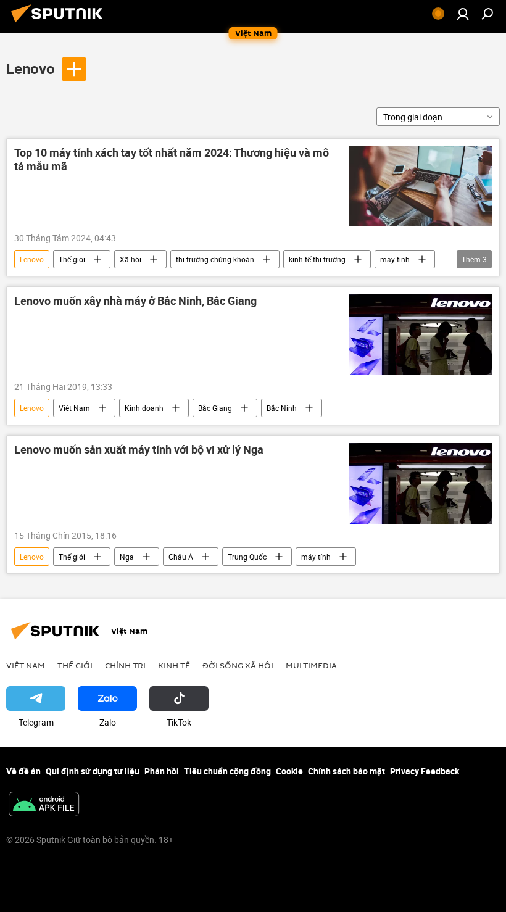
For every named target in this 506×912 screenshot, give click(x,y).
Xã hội (130, 259)
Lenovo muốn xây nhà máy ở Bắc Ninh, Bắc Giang (135, 301)
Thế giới (72, 259)
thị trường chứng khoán (215, 259)
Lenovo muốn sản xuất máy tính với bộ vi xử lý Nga (138, 450)
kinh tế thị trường (317, 259)
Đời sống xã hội (237, 665)
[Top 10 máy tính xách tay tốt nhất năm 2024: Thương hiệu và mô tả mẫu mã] (420, 186)
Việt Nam (74, 408)
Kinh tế (174, 665)
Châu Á (180, 557)
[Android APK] (44, 805)
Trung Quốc (247, 557)
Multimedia (311, 665)
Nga (127, 557)
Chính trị (125, 665)
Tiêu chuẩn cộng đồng (227, 771)
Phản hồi (161, 771)
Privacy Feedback (424, 771)
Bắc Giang (215, 408)
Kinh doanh (144, 408)
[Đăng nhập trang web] (462, 13)
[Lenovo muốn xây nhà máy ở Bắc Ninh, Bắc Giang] (420, 334)
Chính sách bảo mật (346, 771)
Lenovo (30, 68)
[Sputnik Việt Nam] (60, 24)
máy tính (395, 259)
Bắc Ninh (282, 408)
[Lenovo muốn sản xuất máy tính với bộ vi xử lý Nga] (420, 483)
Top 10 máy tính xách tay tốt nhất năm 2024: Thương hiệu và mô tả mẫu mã (171, 159)
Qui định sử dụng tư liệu (92, 771)
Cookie (289, 771)
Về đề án (23, 771)
